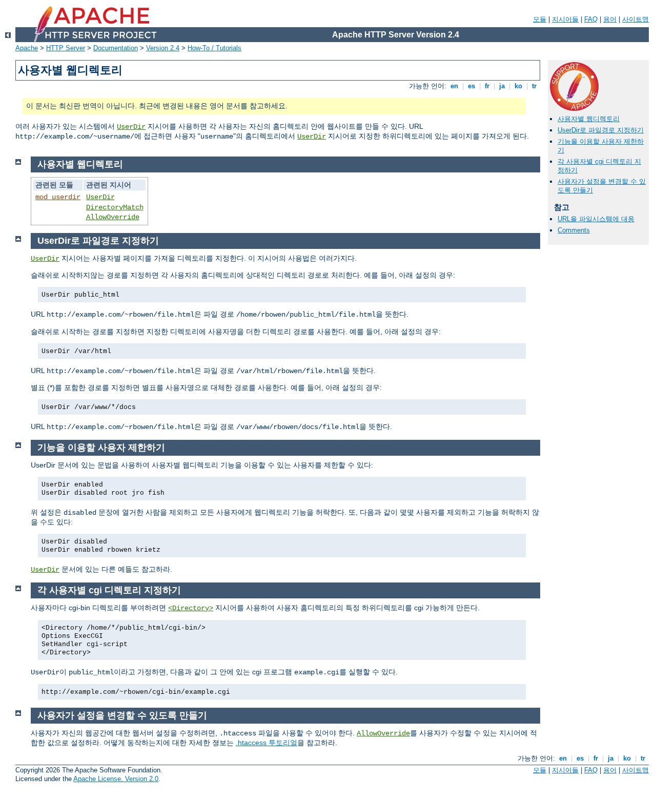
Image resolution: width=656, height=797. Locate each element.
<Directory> (190, 608)
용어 (610, 19)
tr (534, 86)
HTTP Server (65, 48)
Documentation (115, 48)
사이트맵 (635, 19)
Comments (574, 230)
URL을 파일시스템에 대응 (596, 219)
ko (518, 86)
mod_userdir (57, 197)
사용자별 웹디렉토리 (589, 119)
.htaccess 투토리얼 (266, 742)
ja (502, 86)
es (471, 86)
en (454, 86)
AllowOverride (112, 217)
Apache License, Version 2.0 (115, 779)
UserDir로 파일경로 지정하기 (601, 130)
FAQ (591, 19)
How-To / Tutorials (214, 48)
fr (487, 86)
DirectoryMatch (115, 207)
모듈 (539, 19)
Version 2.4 (162, 48)
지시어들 (565, 19)
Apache (26, 48)
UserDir (131, 127)
